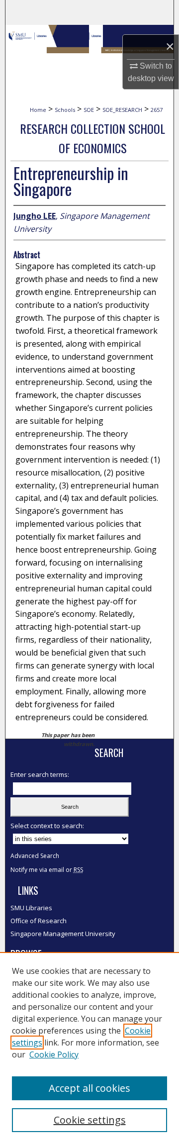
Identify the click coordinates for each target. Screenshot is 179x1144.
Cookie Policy (54, 1054)
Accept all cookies (89, 1088)
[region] (89, 1048)
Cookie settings (90, 1120)
